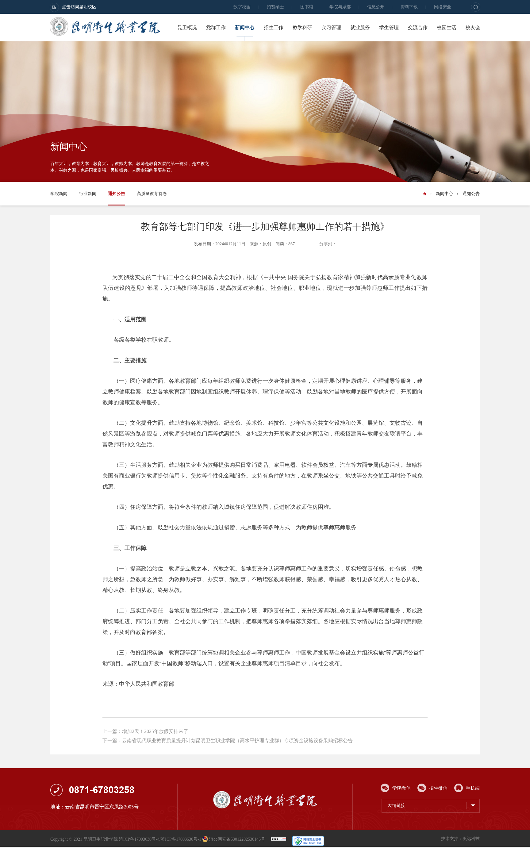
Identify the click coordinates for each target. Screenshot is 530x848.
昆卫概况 (187, 27)
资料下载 (409, 7)
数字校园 (242, 7)
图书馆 (306, 7)
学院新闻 (58, 193)
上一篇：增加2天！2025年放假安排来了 (145, 731)
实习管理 (331, 27)
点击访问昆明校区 (79, 7)
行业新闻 (87, 193)
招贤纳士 (275, 7)
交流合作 (418, 27)
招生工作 (273, 27)
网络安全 (442, 7)
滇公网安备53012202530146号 (237, 839)
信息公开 (375, 7)
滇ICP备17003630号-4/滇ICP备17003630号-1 (160, 839)
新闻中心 (245, 27)
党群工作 (216, 27)
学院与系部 (340, 7)
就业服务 (360, 27)
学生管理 (389, 27)
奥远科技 (471, 838)
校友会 (473, 27)
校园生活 (446, 27)
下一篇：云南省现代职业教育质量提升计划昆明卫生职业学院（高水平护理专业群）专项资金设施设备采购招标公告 (227, 740)
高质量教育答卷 (152, 193)
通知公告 (116, 193)
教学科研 (302, 27)
